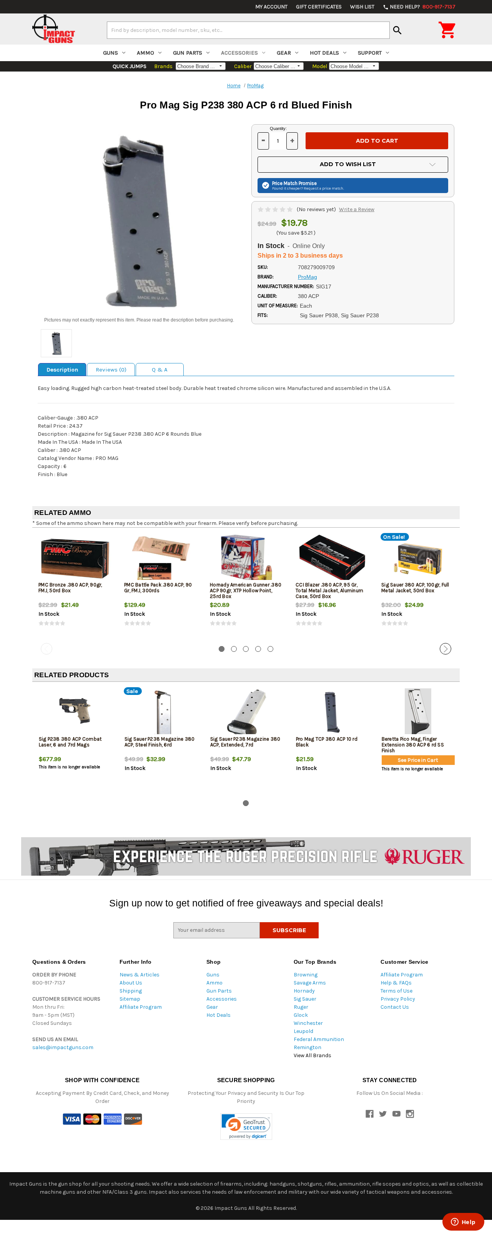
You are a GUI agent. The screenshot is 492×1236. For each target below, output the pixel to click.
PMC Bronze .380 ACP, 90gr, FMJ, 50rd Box (70, 587)
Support (370, 52)
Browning (305, 974)
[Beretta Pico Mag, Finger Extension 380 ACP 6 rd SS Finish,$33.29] (418, 713)
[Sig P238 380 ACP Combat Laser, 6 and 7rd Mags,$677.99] (75, 713)
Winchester (308, 1023)
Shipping (131, 991)
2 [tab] (234, 649)
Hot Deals (324, 52)
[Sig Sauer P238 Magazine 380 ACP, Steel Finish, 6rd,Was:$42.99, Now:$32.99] (161, 713)
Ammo (145, 52)
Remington (307, 1047)
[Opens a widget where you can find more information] (463, 1222)
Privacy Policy (398, 999)
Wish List (362, 6)
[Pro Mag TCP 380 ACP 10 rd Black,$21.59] (332, 713)
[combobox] (248, 30)
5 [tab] (270, 649)
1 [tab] (221, 649)
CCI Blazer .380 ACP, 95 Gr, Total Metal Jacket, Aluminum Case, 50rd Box (329, 590)
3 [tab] (246, 649)
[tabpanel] (75, 586)
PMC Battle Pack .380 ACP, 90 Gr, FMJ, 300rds (158, 587)
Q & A (160, 369)
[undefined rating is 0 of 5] (276, 209)
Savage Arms (310, 982)
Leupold (303, 1031)
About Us (131, 982)
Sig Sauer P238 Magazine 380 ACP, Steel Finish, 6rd (160, 742)
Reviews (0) (111, 369)
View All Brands (312, 1055)
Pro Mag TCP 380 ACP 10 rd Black (326, 742)
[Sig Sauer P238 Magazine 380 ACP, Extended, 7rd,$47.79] (246, 713)
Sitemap (130, 999)
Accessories (239, 52)
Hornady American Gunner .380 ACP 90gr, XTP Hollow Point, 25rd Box (245, 590)
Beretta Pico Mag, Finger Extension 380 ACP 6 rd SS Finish (413, 744)
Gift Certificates (319, 6)
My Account (271, 6)
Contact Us (395, 1007)
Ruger (301, 1007)
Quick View (76, 559)
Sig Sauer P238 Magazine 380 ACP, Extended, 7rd (245, 742)
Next (445, 649)
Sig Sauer (305, 999)
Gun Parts (187, 52)
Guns (110, 52)
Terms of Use (396, 991)
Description (62, 369)
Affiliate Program (141, 1007)
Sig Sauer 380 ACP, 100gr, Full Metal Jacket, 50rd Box (415, 587)
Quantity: (278, 128)
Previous (46, 649)
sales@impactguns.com (62, 1047)
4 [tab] (258, 649)
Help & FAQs (396, 982)
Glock (301, 1015)
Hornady (304, 991)
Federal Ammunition (319, 1039)
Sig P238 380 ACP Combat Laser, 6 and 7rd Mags (70, 742)
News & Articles (140, 974)
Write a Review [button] (356, 209)
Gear (284, 52)
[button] (246, 1126)
